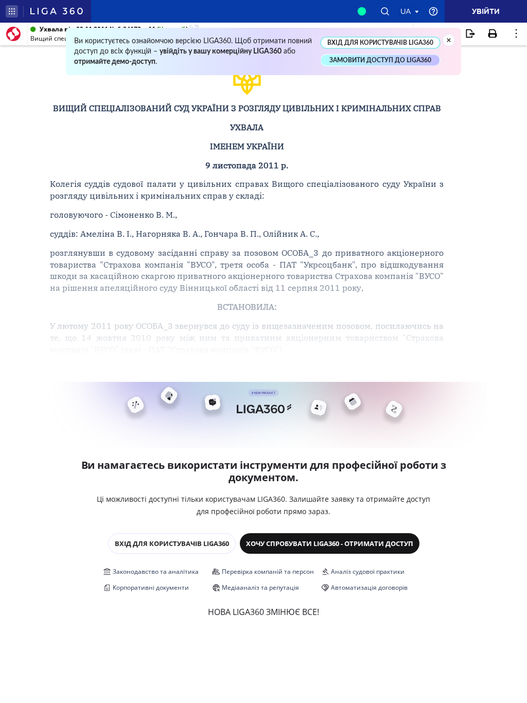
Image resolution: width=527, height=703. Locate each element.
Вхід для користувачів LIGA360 (172, 543)
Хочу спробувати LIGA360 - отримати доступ (329, 543)
